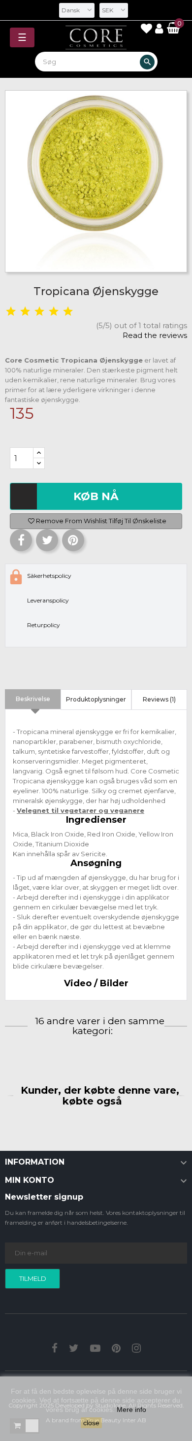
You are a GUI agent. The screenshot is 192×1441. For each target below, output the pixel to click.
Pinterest (73, 540)
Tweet (47, 540)
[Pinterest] (116, 1349)
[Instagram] (136, 1349)
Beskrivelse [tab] (33, 699)
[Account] (160, 29)
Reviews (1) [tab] (159, 699)
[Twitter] (74, 1349)
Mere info (131, 1409)
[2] (25, 311)
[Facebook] (55, 1349)
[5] (68, 311)
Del (21, 540)
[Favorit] (146, 30)
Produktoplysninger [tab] (96, 699)
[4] (54, 311)
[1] (11, 311)
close (91, 1423)
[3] (39, 311)
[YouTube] (95, 1349)
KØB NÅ (96, 496)
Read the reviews (155, 335)
